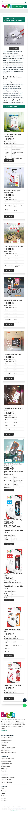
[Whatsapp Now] (25, 705)
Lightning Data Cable (6, 763)
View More (4, 730)
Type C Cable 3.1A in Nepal (12, 685)
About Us (3, 791)
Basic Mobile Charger (7, 737)
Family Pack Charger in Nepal (13, 246)
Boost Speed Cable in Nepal (13, 300)
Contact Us (4, 796)
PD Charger (4, 745)
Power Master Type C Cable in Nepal (13, 409)
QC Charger (4, 742)
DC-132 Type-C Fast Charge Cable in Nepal (13, 135)
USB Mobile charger (6, 740)
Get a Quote (9, 160)
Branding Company (14, 810)
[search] (25, 2)
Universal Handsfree (6, 782)
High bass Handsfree (6, 779)
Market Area (4, 800)
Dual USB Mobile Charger (8, 747)
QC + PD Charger (6, 750)
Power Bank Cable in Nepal (12, 354)
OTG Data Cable (5, 766)
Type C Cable (4, 768)
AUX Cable (4, 771)
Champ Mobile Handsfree (8, 777)
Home (2, 788)
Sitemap (3, 798)
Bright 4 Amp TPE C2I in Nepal (13, 520)
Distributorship (18, 6)
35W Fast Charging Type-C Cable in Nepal (12, 191)
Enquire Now (14, 48)
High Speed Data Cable (7, 758)
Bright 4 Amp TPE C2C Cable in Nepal (14, 575)
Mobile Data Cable (6, 761)
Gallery (3, 793)
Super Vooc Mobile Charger (8, 752)
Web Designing (16, 808)
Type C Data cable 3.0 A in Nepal (12, 630)
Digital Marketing (22, 808)
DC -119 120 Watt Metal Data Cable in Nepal (13, 465)
